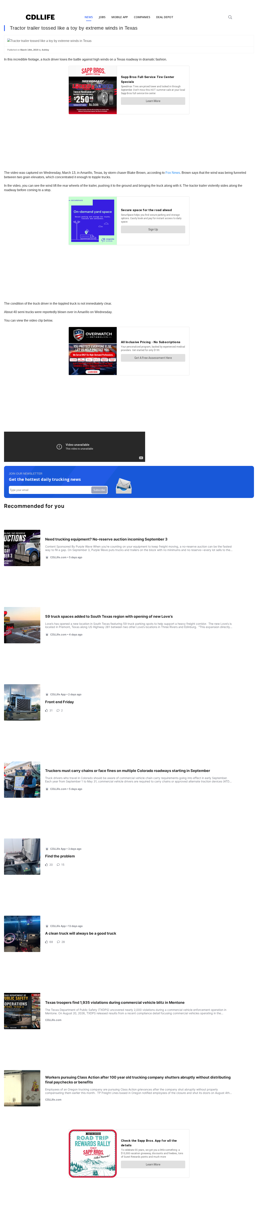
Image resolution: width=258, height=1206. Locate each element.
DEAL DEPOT (164, 17)
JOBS (102, 17)
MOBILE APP (119, 17)
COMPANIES (142, 17)
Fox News (172, 172)
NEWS (89, 17)
